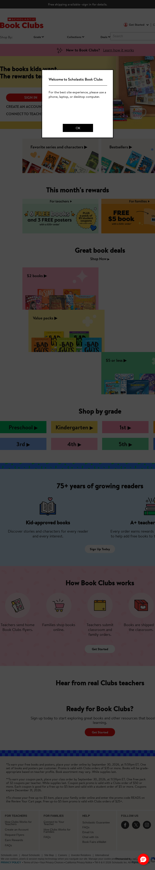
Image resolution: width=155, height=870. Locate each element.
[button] (143, 859)
